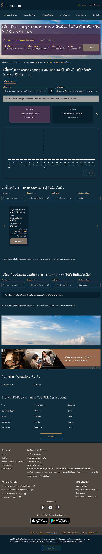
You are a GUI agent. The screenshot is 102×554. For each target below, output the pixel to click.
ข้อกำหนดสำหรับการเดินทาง (12, 461)
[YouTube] (50, 507)
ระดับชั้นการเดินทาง (83, 193)
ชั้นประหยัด (8, 81)
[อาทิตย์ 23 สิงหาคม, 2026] (9, 159)
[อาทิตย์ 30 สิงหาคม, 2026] (37, 159)
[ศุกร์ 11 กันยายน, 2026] (85, 159)
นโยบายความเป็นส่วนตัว (36, 458)
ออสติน (37, 422)
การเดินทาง (64, 15)
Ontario (37, 411)
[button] (26, 40)
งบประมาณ (55, 193)
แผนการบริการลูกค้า (35, 465)
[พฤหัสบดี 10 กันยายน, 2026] (81, 159)
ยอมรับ (51, 548)
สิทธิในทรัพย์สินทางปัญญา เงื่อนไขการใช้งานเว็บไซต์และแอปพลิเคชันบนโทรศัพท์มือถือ (60, 469)
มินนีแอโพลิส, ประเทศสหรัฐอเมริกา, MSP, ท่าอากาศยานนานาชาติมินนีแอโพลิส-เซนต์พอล (37, 48)
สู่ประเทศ (34, 533)
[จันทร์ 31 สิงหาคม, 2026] (41, 159)
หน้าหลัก (4, 62)
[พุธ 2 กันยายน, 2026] (49, 159)
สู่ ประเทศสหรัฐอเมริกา (33, 62)
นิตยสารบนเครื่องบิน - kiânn (14, 493)
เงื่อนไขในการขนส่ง (34, 454)
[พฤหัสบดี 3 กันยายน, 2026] (53, 159)
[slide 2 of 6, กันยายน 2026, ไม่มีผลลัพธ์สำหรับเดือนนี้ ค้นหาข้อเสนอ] (72, 114)
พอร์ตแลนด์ (5, 422)
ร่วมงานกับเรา (6, 465)
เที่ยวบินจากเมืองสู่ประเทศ (68, 533)
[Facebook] (43, 507)
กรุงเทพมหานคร (7, 384)
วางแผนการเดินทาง (9, 15)
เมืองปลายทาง (33, 46)
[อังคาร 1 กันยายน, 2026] (45, 159)
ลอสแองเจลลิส (40, 405)
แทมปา (70, 427)
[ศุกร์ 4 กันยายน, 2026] (57, 159)
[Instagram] (58, 507)
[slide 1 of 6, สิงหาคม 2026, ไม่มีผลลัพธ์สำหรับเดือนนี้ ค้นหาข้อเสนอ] (30, 114)
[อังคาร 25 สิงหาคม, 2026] (17, 159)
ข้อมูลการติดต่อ (81, 486)
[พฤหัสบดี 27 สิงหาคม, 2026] (25, 159)
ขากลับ (70, 46)
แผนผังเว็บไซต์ (7, 469)
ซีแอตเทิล (71, 405)
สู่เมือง (41, 533)
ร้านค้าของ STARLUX (11, 497)
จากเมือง (82, 533)
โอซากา (37, 416)
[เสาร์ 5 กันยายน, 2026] (61, 159)
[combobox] (25, 91)
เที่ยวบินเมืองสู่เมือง (52, 533)
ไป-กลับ (7, 40)
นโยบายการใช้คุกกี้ (34, 461)
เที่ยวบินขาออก (57, 46)
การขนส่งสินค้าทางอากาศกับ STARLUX (18, 486)
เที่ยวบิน (16, 62)
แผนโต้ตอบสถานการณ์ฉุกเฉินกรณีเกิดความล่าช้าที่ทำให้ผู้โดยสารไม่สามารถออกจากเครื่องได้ (62, 472)
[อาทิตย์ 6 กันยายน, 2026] (65, 159)
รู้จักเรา (4, 454)
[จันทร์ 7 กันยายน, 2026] (69, 159)
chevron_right (97, 114)
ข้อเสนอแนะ (80, 493)
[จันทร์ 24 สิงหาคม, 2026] (13, 159)
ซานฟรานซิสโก (7, 411)
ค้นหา (90, 47)
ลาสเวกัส (71, 422)
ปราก (3, 416)
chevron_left (5, 114)
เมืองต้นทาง (8, 46)
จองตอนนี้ (19, 241)
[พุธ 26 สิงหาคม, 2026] (21, 159)
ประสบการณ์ (81, 15)
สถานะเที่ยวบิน (47, 15)
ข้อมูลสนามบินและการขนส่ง (87, 489)
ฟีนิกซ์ (70, 411)
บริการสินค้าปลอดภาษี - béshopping (17, 489)
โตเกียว (70, 416)
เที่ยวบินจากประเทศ (94, 533)
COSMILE (97, 15)
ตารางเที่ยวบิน (29, 15)
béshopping (82, 5)
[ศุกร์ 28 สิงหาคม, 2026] (29, 159)
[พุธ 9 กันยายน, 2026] (77, 159)
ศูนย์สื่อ (4, 458)
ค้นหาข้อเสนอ (29, 117)
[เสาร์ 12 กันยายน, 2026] (89, 159)
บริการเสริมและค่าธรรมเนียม (87, 496)
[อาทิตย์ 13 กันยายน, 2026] (93, 159)
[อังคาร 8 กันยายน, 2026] (73, 159)
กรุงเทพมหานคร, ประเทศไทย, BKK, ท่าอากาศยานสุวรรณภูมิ (13, 48)
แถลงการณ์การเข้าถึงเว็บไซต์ (38, 476)
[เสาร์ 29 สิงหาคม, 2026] (33, 159)
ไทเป (3, 405)
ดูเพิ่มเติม (51, 436)
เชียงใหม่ (37, 384)
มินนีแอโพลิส (6, 427)
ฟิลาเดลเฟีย (39, 427)
